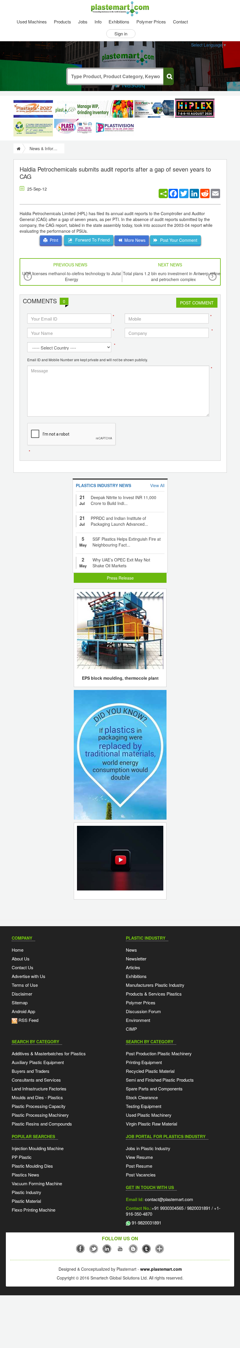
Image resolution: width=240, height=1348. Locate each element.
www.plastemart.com (161, 1269)
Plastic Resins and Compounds (42, 1124)
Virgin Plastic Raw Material (151, 1124)
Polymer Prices (151, 21)
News (131, 950)
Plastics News (25, 1174)
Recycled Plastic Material (150, 1071)
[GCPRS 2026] (33, 127)
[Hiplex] (195, 108)
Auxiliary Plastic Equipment (38, 1062)
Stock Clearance (142, 1097)
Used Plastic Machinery (149, 1115)
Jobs (83, 21)
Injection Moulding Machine (38, 1148)
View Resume (139, 1157)
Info (98, 21)
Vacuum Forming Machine (37, 1183)
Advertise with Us (28, 976)
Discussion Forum (143, 1011)
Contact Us (22, 967)
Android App (23, 1011)
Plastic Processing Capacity (39, 1106)
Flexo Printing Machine (33, 1210)
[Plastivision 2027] (114, 127)
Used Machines (32, 21)
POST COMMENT (197, 303)
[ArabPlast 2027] (154, 109)
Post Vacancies (141, 1174)
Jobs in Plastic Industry (148, 1148)
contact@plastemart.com (168, 1199)
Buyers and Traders (30, 1071)
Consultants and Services (36, 1080)
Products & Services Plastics (154, 994)
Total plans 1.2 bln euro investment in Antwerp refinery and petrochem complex (173, 276)
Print (52, 240)
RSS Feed (27, 1020)
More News (133, 240)
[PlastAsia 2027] (33, 109)
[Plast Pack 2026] (74, 127)
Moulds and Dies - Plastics (37, 1097)
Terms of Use (25, 985)
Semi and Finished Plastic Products (160, 1080)
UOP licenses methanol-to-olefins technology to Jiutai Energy (71, 276)
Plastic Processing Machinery (40, 1115)
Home (17, 950)
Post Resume (139, 1166)
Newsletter (136, 958)
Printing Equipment (144, 1062)
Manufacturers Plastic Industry (155, 985)
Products (62, 21)
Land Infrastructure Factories (39, 1088)
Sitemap (20, 1002)
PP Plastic (22, 1157)
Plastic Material (26, 1201)
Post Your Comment (177, 240)
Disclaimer (22, 994)
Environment (138, 1020)
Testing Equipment (143, 1106)
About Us (21, 958)
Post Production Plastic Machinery (159, 1053)
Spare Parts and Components (154, 1088)
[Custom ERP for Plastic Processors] (93, 109)
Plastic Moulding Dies (32, 1166)
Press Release (120, 578)
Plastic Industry (26, 1192)
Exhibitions (119, 21)
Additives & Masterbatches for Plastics (49, 1053)
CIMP (131, 1029)
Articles (133, 967)
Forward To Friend (91, 240)
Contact (180, 21)
